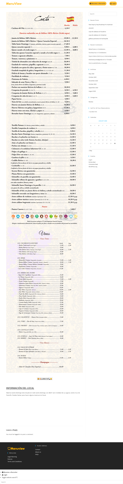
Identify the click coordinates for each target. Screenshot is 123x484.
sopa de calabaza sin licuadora (97, 31)
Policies (10, 459)
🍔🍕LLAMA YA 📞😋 (44, 379)
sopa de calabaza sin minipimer (97, 35)
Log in (90, 160)
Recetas (91, 102)
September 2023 (93, 87)
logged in (18, 434)
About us (38, 452)
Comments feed (93, 164)
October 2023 (92, 84)
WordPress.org (93, 166)
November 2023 (93, 81)
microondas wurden (110, 56)
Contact (37, 449)
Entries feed (92, 162)
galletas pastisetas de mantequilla (98, 38)
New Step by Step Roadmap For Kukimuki (101, 24)
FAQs (37, 454)
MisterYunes (92, 49)
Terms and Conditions (15, 461)
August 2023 (92, 91)
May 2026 (91, 74)
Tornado (109, 59)
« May (90, 150)
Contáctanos (101, 49)
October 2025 (92, 77)
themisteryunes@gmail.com (97, 59)
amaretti (91, 28)
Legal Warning (12, 457)
